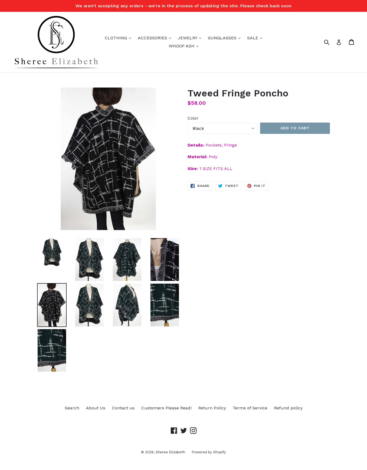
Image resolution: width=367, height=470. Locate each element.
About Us (95, 407)
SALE (256, 37)
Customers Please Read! (166, 407)
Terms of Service (250, 407)
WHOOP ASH (185, 45)
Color (193, 118)
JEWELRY (191, 37)
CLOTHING (119, 37)
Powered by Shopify (209, 452)
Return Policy (212, 407)
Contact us (123, 407)
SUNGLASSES (225, 37)
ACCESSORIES (156, 37)
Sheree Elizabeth (171, 452)
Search (72, 407)
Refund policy (288, 407)
